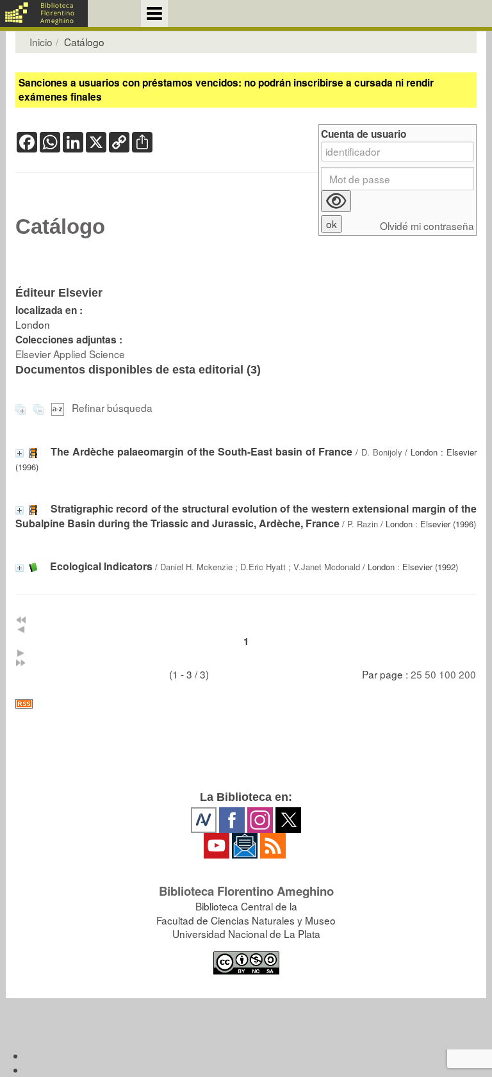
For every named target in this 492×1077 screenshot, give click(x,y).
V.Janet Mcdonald (326, 567)
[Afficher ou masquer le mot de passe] (336, 201)
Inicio (41, 42)
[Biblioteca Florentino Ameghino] (44, 13)
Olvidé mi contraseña (427, 226)
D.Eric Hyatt (263, 567)
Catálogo (60, 226)
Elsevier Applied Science (70, 354)
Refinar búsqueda (112, 407)
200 (467, 674)
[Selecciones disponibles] (59, 407)
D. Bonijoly (381, 452)
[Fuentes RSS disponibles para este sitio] (246, 704)
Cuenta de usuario (363, 134)
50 (430, 674)
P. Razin (362, 524)
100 (447, 674)
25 (416, 674)
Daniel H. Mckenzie (196, 567)
